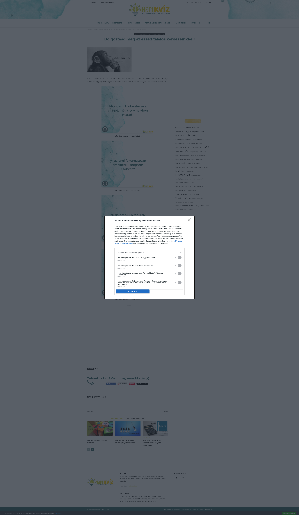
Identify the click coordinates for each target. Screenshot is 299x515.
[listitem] (149, 252)
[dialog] (149, 257)
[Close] (190, 221)
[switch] (178, 257)
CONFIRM (132, 291)
